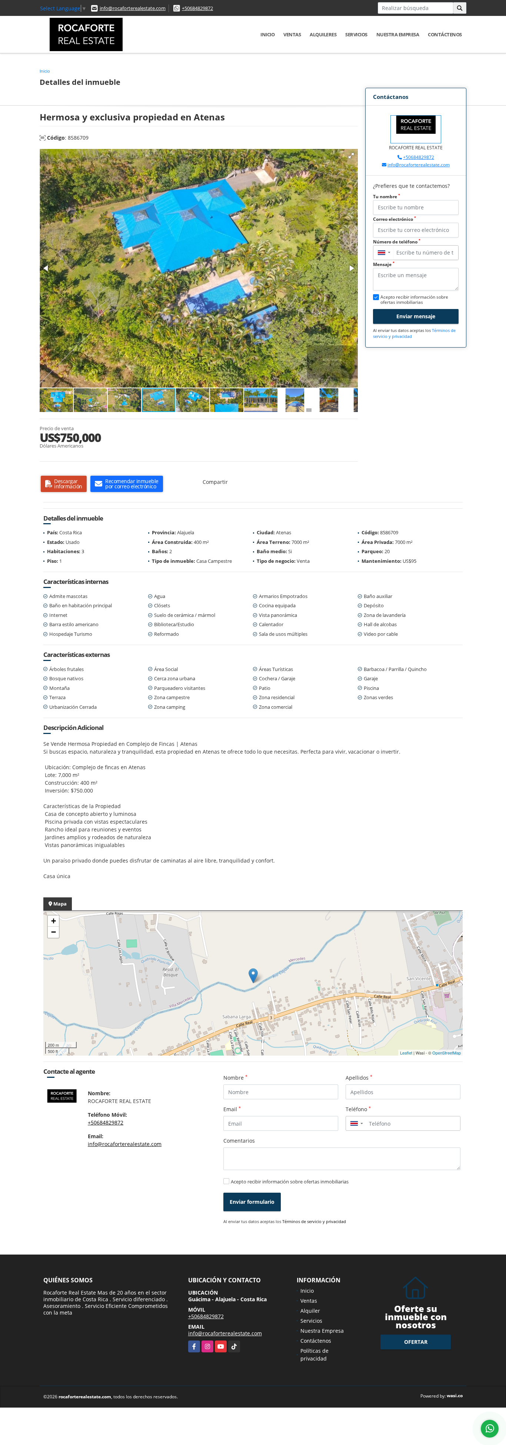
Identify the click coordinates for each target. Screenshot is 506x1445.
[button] (351, 156)
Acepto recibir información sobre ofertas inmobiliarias (290, 1181)
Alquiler (310, 1310)
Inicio (267, 34)
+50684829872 (197, 8)
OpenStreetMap (446, 1053)
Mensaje (384, 264)
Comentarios (239, 1140)
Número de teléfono (396, 242)
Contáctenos (445, 34)
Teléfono (358, 1109)
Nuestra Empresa (397, 34)
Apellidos (359, 1077)
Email (232, 1109)
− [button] (53, 932)
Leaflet (406, 1053)
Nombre (235, 1077)
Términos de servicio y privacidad (314, 1221)
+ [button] (53, 921)
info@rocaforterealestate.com (133, 8)
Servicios (356, 34)
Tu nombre (386, 196)
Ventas (292, 34)
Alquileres (323, 34)
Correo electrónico (394, 219)
